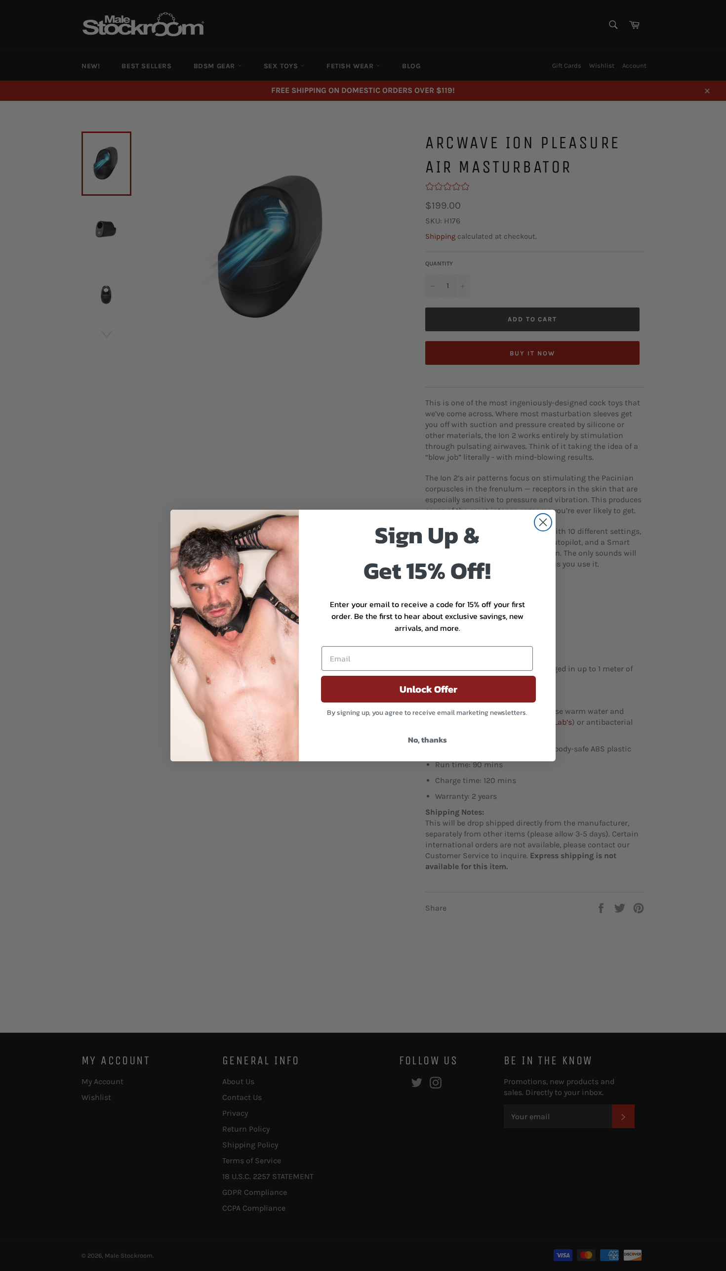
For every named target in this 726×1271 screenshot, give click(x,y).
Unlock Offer (428, 689)
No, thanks (427, 739)
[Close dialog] (543, 522)
